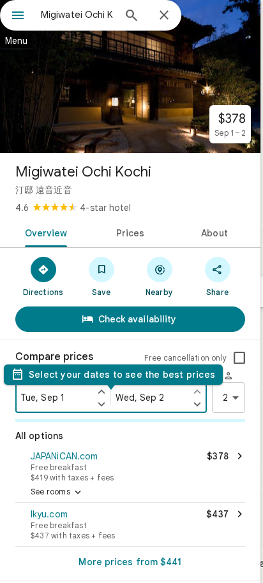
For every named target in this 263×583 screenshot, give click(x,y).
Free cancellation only (185, 358)
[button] (130, 465)
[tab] (44, 232)
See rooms (57, 493)
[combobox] (77, 14)
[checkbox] (239, 358)
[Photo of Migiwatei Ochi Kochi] (130, 76)
